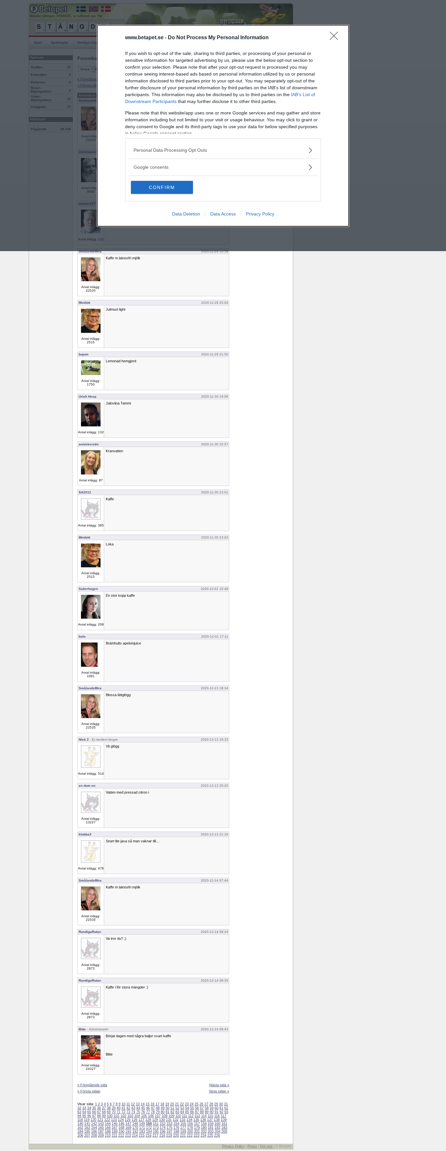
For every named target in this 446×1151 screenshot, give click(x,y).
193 (142, 1131)
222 (190, 1135)
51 (172, 1108)
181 (211, 1127)
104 (137, 1116)
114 (204, 1116)
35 (94, 1108)
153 (169, 1123)
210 (108, 1135)
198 (176, 1131)
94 (79, 1116)
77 (148, 1112)
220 (176, 1135)
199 (183, 1131)
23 (187, 1104)
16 (152, 1104)
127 (141, 1120)
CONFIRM (162, 187)
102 (123, 1116)
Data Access (223, 213)
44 (138, 1108)
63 (79, 1112)
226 (217, 1135)
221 (183, 1135)
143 (101, 1123)
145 (115, 1123)
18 (162, 1104)
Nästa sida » (219, 1085)
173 (156, 1127)
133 (182, 1120)
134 (189, 1120)
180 (204, 1127)
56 (197, 1108)
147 (128, 1123)
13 (138, 1104)
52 (177, 1108)
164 (94, 1127)
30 (221, 1104)
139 (224, 1120)
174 (163, 1127)
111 (184, 1116)
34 (89, 1108)
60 (216, 1108)
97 (94, 1116)
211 (114, 1135)
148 (135, 1123)
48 (158, 1108)
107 (158, 1116)
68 (104, 1112)
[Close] (336, 38)
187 (101, 1131)
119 (86, 1120)
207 (87, 1135)
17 (157, 1104)
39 (114, 1108)
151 (156, 1123)
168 (121, 1127)
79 (158, 1112)
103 (130, 1116)
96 (89, 1116)
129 (155, 1120)
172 (149, 1127)
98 (99, 1116)
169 (128, 1127)
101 (116, 1116)
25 (197, 1104)
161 (224, 1123)
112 (191, 1116)
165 (101, 1127)
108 (164, 1116)
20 (172, 1104)
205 (224, 1131)
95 (84, 1116)
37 (104, 1108)
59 (212, 1108)
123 (114, 1120)
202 (204, 1131)
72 (123, 1112)
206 (80, 1135)
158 (204, 1123)
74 (133, 1112)
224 (203, 1135)
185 (87, 1131)
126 (134, 1120)
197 (169, 1131)
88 (202, 1112)
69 (109, 1112)
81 (167, 1112)
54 (187, 1108)
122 (107, 1120)
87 (197, 1112)
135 (196, 1120)
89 (207, 1112)
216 (148, 1135)
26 (201, 1104)
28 (211, 1104)
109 (171, 1116)
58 (207, 1108)
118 (80, 1120)
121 (100, 1120)
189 (115, 1131)
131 (169, 1120)
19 (167, 1104)
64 (84, 1112)
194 (149, 1131)
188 (108, 1131)
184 (80, 1131)
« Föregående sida (92, 1085)
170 (135, 1127)
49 (163, 1108)
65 (89, 1112)
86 (192, 1112)
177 (183, 1127)
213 (128, 1135)
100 (110, 1116)
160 (217, 1123)
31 (226, 1104)
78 (153, 1112)
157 (197, 1123)
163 (87, 1127)
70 (114, 1112)
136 (203, 1120)
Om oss (266, 1146)
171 (142, 1127)
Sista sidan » (219, 1091)
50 (167, 1108)
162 (80, 1127)
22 (182, 1104)
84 (182, 1112)
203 (211, 1131)
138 (217, 1120)
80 (163, 1112)
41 (123, 1108)
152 (163, 1123)
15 (148, 1104)
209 (101, 1135)
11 (128, 1104)
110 (178, 1116)
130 (162, 1120)
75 (138, 1112)
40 (118, 1108)
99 (104, 1116)
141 (87, 1123)
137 (210, 1120)
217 (155, 1135)
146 (121, 1123)
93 (226, 1112)
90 (212, 1112)
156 (190, 1123)
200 (190, 1131)
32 (79, 1108)
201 (197, 1131)
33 (84, 1108)
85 (187, 1112)
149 (142, 1123)
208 (94, 1135)
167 (115, 1127)
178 (190, 1127)
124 (121, 1120)
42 (128, 1108)
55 (192, 1108)
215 (142, 1135)
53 (182, 1108)
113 (197, 1116)
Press (252, 1146)
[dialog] (223, 125)
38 (109, 1108)
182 (217, 1127)
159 (211, 1123)
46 (148, 1108)
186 (94, 1131)
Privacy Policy (260, 213)
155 (183, 1123)
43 (133, 1108)
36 (99, 1108)
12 (133, 1104)
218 (162, 1135)
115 (210, 1116)
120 (93, 1120)
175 (169, 1127)
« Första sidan (88, 1091)
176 (176, 1127)
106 (151, 1116)
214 (135, 1135)
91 (216, 1112)
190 (121, 1131)
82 (172, 1112)
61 (221, 1108)
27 (206, 1104)
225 (210, 1135)
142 (94, 1123)
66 (94, 1112)
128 (148, 1120)
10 (123, 1104)
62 (226, 1108)
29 (216, 1104)
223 (196, 1135)
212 (121, 1135)
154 (176, 1123)
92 (221, 1112)
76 (143, 1112)
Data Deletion (186, 213)
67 (99, 1112)
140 (80, 1123)
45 (143, 1108)
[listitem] (223, 150)
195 (156, 1131)
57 (202, 1108)
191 (128, 1131)
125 (128, 1120)
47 (153, 1108)
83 (177, 1112)
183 (224, 1127)
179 (197, 1127)
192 (135, 1131)
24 (192, 1104)
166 (108, 1127)
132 (176, 1120)
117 (223, 1116)
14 (143, 1104)
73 (128, 1112)
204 (217, 1131)
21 (177, 1104)
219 (169, 1135)
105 (144, 1116)
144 (108, 1123)
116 (217, 1116)
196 (163, 1131)
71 (118, 1112)
